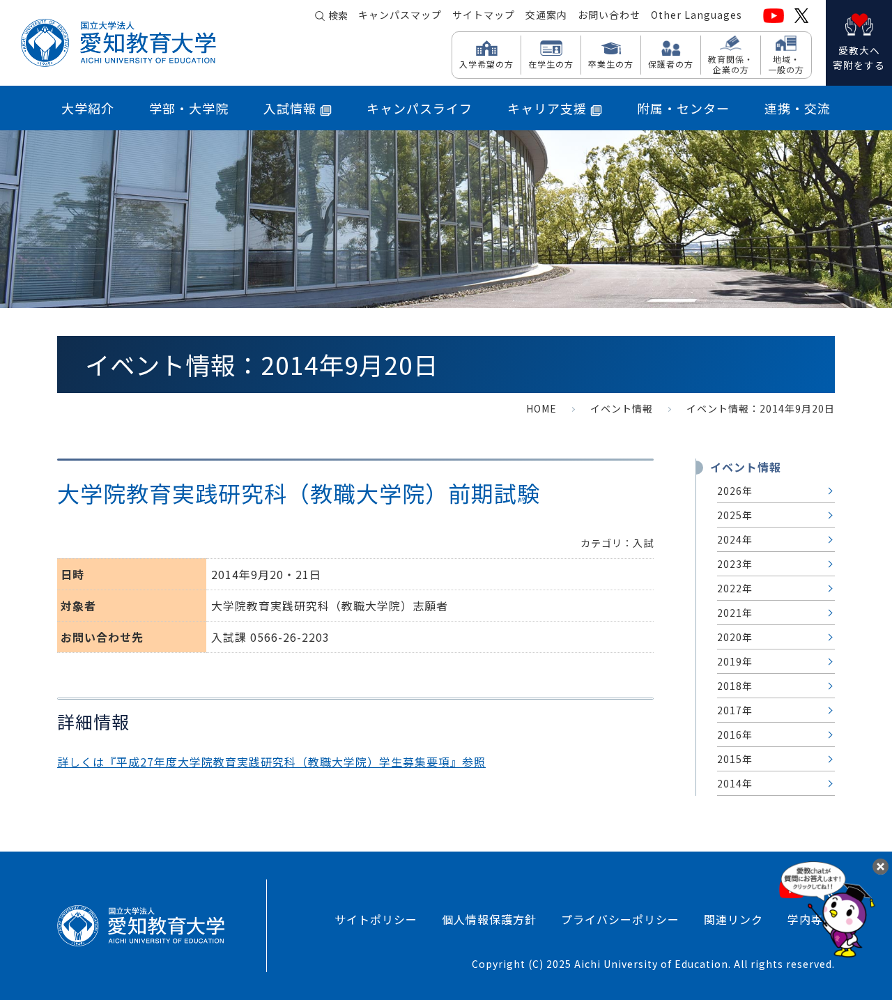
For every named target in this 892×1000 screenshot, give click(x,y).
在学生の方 (551, 63)
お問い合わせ (609, 15)
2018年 (735, 686)
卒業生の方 (610, 63)
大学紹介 (87, 108)
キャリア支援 (547, 108)
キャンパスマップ (400, 15)
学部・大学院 (189, 108)
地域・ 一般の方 (786, 64)
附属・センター (683, 108)
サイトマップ (483, 15)
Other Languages (696, 15)
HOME (541, 408)
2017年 (735, 710)
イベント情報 (621, 408)
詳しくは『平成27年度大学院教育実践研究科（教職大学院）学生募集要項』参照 (271, 761)
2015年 (735, 759)
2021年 (735, 613)
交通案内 (546, 15)
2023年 (735, 564)
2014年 (735, 783)
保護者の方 (670, 63)
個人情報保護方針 (489, 919)
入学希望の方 (486, 63)
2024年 (735, 539)
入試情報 (289, 108)
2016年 (735, 734)
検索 (338, 15)
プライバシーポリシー (620, 919)
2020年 (735, 637)
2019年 (735, 661)
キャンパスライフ (419, 108)
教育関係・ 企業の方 (730, 64)
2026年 (735, 491)
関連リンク (733, 919)
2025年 (735, 515)
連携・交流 (797, 108)
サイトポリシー (375, 919)
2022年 (735, 588)
